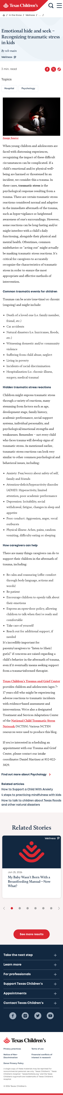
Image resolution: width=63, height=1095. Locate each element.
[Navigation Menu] (59, 5)
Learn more (12, 964)
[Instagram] (25, 1015)
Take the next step (18, 955)
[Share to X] (53, 69)
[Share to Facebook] (47, 69)
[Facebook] (12, 1015)
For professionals (17, 974)
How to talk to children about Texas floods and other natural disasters (31, 802)
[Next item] (57, 908)
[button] (59, 69)
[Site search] (51, 6)
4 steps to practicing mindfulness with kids (31, 795)
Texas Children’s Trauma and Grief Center (31, 681)
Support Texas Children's (23, 983)
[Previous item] (5, 908)
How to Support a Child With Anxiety (27, 789)
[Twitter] (37, 1015)
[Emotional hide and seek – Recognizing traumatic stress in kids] (24, 5)
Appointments (15, 993)
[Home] (4, 15)
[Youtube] (50, 1015)
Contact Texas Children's (23, 1003)
